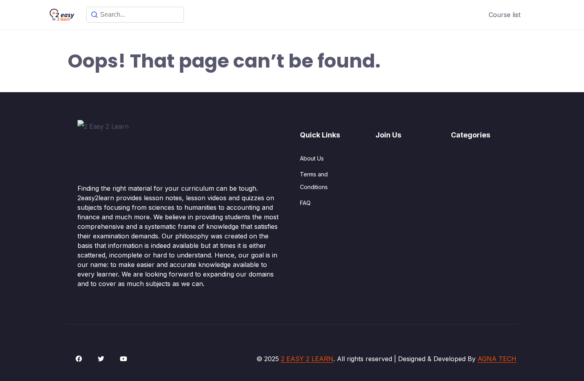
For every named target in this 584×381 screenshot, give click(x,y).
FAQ (305, 202)
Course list (504, 15)
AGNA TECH (497, 359)
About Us (312, 158)
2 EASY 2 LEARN (307, 359)
